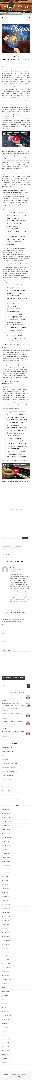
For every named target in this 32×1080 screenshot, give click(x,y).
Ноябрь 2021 (6, 916)
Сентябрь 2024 (6, 837)
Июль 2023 (5, 877)
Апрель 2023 (6, 889)
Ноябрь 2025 (6, 813)
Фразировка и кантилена (9, 795)
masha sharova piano (8, 544)
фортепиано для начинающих (10, 551)
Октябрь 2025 (6, 817)
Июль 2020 (5, 948)
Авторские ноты (7, 747)
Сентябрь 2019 (6, 979)
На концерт (5, 787)
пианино (23, 544)
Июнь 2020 (5, 952)
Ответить (13, 571)
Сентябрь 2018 (6, 1015)
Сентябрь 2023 (6, 869)
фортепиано (18, 546)
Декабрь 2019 (6, 972)
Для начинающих (7, 759)
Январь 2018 (6, 1043)
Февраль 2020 (6, 964)
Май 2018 (5, 1027)
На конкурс (5, 783)
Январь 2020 (6, 968)
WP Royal (19, 1077)
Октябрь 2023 (6, 865)
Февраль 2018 (6, 1039)
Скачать (25, 538)
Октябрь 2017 (6, 1055)
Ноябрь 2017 (6, 1051)
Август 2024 (5, 841)
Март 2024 (5, 849)
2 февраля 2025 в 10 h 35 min (16, 569)
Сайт (3, 641)
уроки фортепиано (8, 546)
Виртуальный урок (7, 751)
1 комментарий (25, 555)
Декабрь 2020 (6, 928)
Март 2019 (5, 999)
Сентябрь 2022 (6, 912)
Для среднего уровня (8, 767)
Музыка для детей (7, 775)
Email (4, 633)
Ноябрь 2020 (6, 932)
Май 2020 (5, 956)
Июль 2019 (5, 987)
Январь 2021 (6, 924)
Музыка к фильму (7, 779)
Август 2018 (5, 1019)
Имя (3, 624)
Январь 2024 (6, 857)
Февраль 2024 (6, 853)
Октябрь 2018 (6, 1011)
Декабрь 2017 (6, 1047)
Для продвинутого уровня (10, 763)
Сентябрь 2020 (6, 940)
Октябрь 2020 (6, 936)
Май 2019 (5, 995)
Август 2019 (5, 983)
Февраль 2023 (6, 896)
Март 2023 (5, 892)
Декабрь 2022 (6, 904)
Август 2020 (5, 944)
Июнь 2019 (5, 991)
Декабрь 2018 (6, 1003)
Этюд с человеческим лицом (10, 799)
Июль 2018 (5, 1023)
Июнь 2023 (5, 881)
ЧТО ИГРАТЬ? (16, 6)
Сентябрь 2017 (6, 1058)
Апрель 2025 (6, 825)
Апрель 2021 (6, 920)
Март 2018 (5, 1035)
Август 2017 (5, 1062)
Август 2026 (5, 809)
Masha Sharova (8, 555)
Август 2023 (5, 873)
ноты (17, 544)
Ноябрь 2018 (6, 1007)
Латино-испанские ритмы (9, 771)
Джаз (3, 755)
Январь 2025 (6, 829)
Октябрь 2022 (6, 908)
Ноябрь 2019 (6, 975)
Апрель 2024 (6, 845)
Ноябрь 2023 (6, 861)
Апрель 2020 (6, 960)
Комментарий (6, 650)
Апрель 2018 (6, 1031)
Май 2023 (5, 885)
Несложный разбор (8, 791)
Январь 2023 (6, 900)
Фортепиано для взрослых (9, 548)
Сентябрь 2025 (6, 821)
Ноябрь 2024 (6, 833)
